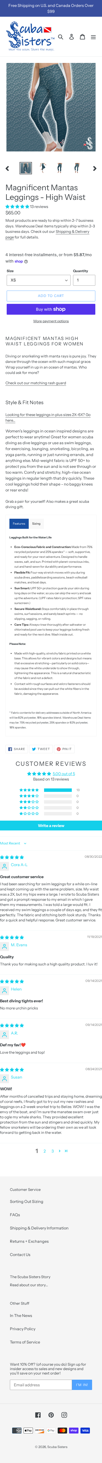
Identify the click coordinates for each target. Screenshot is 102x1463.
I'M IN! (51, 776)
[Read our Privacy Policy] (88, 764)
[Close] (93, 680)
